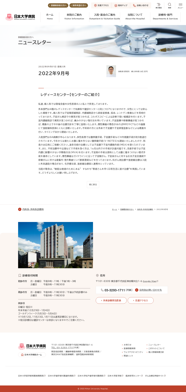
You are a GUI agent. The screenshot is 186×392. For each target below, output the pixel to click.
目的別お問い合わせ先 (150, 290)
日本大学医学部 (114, 376)
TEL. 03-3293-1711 (62, 348)
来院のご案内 (74, 16)
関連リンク (128, 356)
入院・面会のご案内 (104, 16)
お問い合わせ (142, 5)
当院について (135, 16)
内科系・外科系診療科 (33, 209)
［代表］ (118, 290)
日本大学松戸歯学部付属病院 (90, 376)
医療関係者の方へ (59, 5)
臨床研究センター (133, 376)
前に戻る (93, 185)
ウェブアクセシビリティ (133, 352)
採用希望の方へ (79, 5)
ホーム (49, 16)
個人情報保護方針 (156, 352)
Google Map (149, 281)
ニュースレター (154, 345)
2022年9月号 (162, 209)
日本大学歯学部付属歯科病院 (60, 376)
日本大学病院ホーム (33, 355)
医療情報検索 (129, 348)
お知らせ (128, 345)
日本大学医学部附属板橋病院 (31, 376)
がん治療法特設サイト (154, 376)
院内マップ (122, 5)
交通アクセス (103, 5)
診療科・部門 (165, 16)
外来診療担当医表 (112, 300)
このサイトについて (156, 348)
